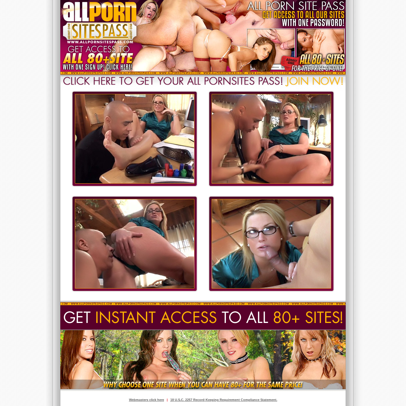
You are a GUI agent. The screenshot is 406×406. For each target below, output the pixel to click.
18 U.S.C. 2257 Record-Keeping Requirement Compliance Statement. (223, 400)
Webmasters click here (146, 400)
